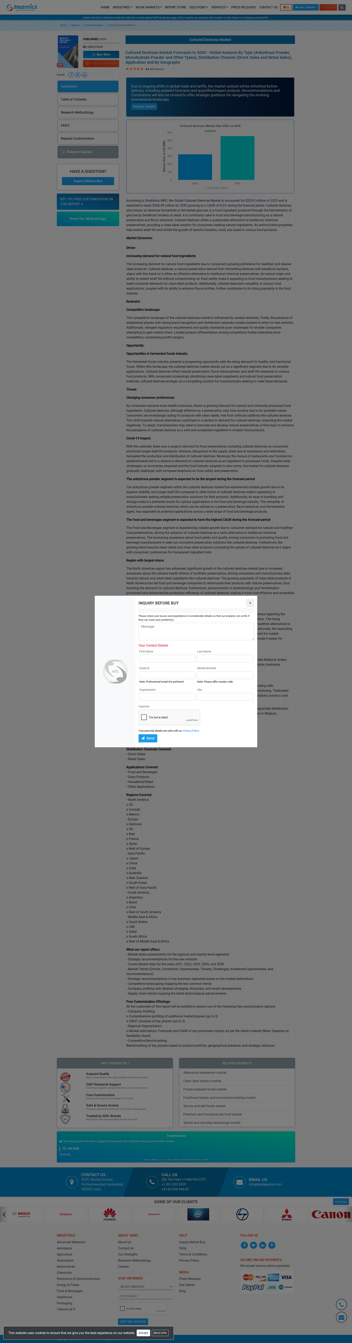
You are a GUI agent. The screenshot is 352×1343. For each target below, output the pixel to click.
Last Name (204, 651)
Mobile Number (206, 668)
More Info (160, 1332)
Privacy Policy (191, 730)
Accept (143, 1332)
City (199, 689)
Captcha (144, 706)
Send (150, 738)
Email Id (144, 668)
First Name (146, 651)
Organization (147, 689)
